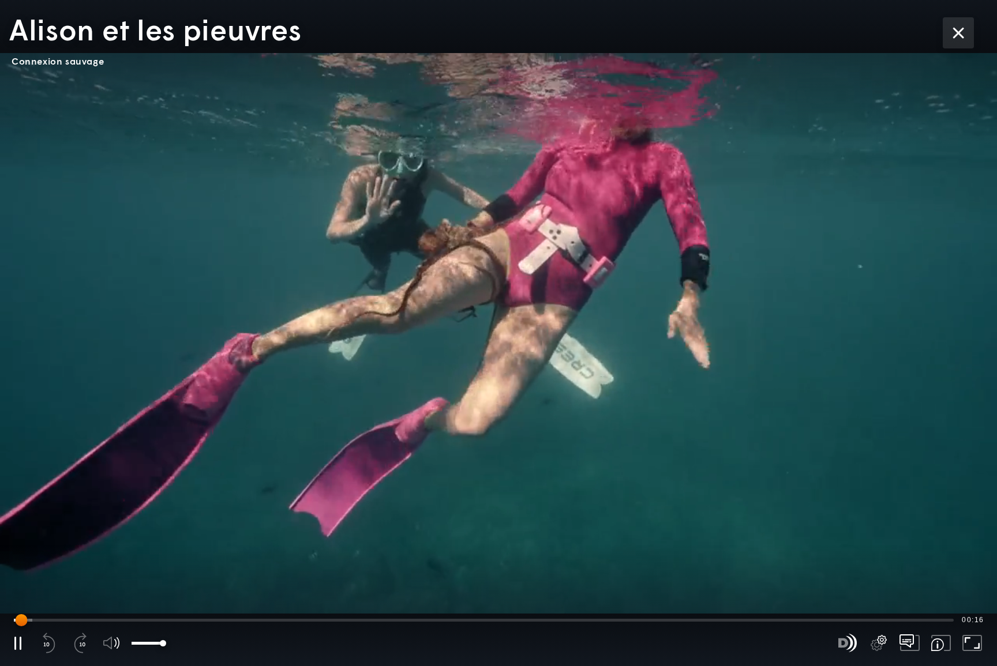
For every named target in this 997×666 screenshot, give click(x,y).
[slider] (484, 619)
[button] (498, 333)
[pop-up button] (878, 643)
